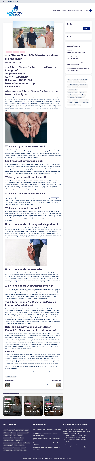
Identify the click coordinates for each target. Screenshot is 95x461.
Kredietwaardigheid (80, 97)
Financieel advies (83, 84)
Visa (79, 104)
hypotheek (14, 282)
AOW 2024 (75, 79)
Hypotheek (8, 51)
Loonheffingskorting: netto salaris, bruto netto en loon (77, 57)
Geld (69, 87)
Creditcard (82, 82)
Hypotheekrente (83, 92)
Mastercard (75, 99)
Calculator (76, 82)
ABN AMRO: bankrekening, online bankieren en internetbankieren (76, 51)
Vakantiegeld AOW (72, 104)
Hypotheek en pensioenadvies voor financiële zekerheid (33, 409)
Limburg (23, 51)
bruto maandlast (55, 197)
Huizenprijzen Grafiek (72, 89)
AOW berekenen (83, 79)
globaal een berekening (43, 341)
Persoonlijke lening (84, 102)
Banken (69, 82)
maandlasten (24, 103)
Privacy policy (40, 458)
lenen (69, 99)
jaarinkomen (82, 94)
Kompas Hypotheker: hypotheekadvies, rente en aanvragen (53, 409)
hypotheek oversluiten (72, 92)
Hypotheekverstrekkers (11, 376)
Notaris (76, 102)
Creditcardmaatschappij (73, 84)
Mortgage (70, 102)
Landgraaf (15, 51)
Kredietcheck (71, 97)
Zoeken (70, 24)
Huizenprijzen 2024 (83, 87)
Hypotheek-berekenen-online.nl (73, 429)
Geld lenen (75, 87)
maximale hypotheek (84, 99)
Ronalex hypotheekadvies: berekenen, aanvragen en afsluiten (11, 406)
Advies (69, 79)
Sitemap (34, 458)
